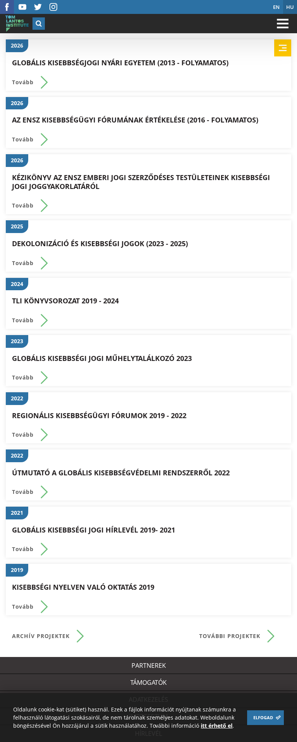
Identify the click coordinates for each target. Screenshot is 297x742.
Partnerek (148, 665)
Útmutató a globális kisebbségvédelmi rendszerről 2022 (121, 472)
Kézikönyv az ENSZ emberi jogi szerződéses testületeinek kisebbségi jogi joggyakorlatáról (141, 182)
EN (276, 6)
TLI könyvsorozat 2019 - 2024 (65, 300)
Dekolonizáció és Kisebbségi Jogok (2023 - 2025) (100, 243)
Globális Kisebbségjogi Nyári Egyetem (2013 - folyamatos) (120, 62)
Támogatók (148, 682)
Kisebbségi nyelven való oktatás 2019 (83, 587)
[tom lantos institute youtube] (22, 7)
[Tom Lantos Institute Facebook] (7, 7)
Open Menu (282, 23)
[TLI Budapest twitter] (38, 7)
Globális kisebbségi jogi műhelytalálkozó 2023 (102, 358)
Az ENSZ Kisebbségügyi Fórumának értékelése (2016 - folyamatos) (135, 120)
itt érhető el (216, 725)
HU (290, 6)
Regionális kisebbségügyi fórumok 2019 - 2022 (99, 415)
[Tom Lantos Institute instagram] (53, 7)
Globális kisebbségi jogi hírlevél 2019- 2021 (93, 530)
